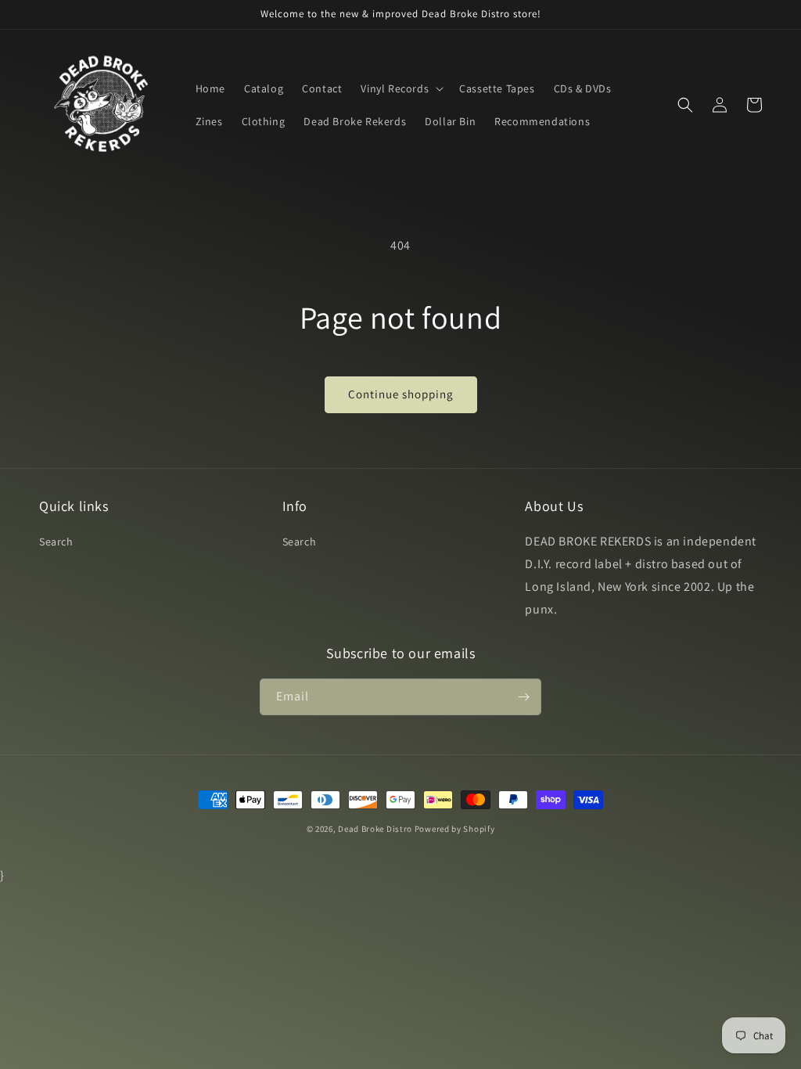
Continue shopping (401, 394)
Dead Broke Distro (375, 828)
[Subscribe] (523, 696)
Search (56, 541)
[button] (400, 88)
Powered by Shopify (455, 828)
